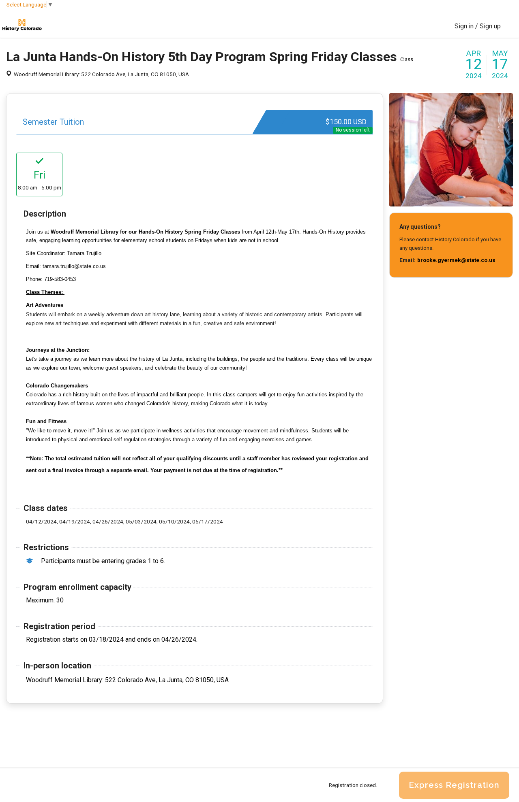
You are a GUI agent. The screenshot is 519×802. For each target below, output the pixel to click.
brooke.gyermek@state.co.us (456, 260)
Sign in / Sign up (478, 26)
